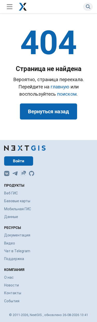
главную (60, 87)
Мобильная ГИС (17, 209)
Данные (11, 217)
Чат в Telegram (17, 251)
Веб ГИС (11, 193)
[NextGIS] (25, 148)
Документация (17, 235)
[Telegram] (15, 173)
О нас (9, 277)
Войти (18, 161)
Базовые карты (17, 201)
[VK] (6, 173)
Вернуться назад (48, 111)
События (11, 301)
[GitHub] (31, 173)
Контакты (12, 293)
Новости (11, 285)
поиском (67, 94)
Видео (9, 243)
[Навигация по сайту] (9, 6)
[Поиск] (88, 6)
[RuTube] (23, 173)
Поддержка (14, 259)
